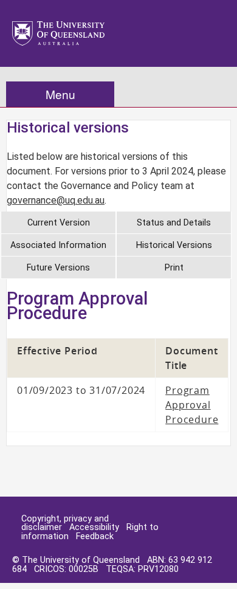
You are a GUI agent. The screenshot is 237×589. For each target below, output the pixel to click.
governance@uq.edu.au (56, 200)
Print (174, 268)
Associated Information (58, 245)
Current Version (58, 223)
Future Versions (58, 268)
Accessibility (94, 527)
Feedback (95, 536)
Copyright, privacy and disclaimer (65, 523)
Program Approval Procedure (191, 405)
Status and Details (174, 223)
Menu (60, 94)
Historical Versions (174, 245)
